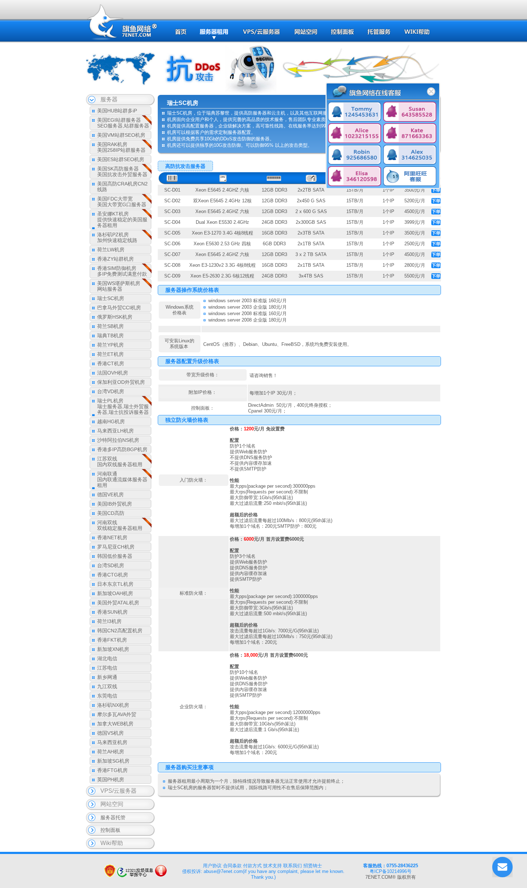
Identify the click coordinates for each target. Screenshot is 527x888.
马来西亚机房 (112, 742)
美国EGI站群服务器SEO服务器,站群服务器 (123, 123)
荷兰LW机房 (110, 249)
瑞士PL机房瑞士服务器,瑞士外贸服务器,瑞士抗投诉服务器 (123, 406)
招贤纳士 (312, 865)
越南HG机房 (111, 421)
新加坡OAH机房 (115, 593)
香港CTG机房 (112, 575)
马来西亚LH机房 (115, 431)
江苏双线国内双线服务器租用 (119, 461)
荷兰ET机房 (110, 354)
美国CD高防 (110, 513)
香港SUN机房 (112, 612)
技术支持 (272, 865)
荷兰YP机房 (110, 345)
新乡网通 (107, 677)
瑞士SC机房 (110, 298)
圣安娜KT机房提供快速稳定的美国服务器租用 (122, 219)
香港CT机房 (110, 363)
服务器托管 (112, 817)
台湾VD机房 (110, 391)
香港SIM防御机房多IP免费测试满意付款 (122, 271)
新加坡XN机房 (113, 649)
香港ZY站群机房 (115, 259)
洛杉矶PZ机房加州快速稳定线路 (117, 237)
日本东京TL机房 (115, 584)
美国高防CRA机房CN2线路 (122, 186)
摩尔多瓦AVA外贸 (116, 714)
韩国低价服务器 (114, 556)
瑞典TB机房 (110, 335)
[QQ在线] (354, 112)
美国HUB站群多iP (117, 111)
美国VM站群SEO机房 (121, 135)
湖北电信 (107, 658)
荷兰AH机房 (110, 751)
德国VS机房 (110, 733)
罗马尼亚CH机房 (115, 547)
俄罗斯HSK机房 (114, 317)
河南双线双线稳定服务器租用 (119, 525)
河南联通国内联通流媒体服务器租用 (122, 479)
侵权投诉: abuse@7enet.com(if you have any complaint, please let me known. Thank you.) (263, 874)
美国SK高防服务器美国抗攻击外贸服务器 (122, 171)
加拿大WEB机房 (115, 724)
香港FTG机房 (112, 770)
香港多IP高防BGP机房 (122, 449)
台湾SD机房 (110, 565)
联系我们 (292, 865)
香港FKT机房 (112, 640)
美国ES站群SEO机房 (120, 159)
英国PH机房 (110, 779)
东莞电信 (107, 696)
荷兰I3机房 (109, 621)
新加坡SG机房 (113, 761)
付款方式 (252, 865)
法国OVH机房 (112, 373)
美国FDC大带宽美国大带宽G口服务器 (121, 201)
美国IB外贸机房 (114, 504)
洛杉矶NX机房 (113, 705)
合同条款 (232, 865)
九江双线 (107, 686)
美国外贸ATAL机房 (118, 602)
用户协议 (212, 865)
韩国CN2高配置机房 (119, 630)
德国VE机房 (110, 494)
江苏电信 (107, 668)
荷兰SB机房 (110, 326)
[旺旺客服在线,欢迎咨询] (410, 177)
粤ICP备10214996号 (391, 871)
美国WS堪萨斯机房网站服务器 (118, 286)
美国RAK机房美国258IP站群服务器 (121, 147)
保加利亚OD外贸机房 (121, 382)
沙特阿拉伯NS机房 (118, 440)
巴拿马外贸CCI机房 (119, 307)
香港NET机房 (112, 537)
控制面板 (110, 830)
